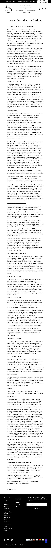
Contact (18, 502)
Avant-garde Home (11, 544)
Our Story (6, 500)
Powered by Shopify (19, 544)
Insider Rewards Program (6, 504)
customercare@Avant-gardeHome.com (27, 136)
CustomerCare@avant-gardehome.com (19, 483)
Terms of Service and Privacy (6, 521)
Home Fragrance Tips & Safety (7, 511)
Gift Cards (6, 508)
